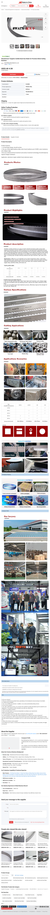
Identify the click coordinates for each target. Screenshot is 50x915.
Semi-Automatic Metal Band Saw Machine (18, 776)
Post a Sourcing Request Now (37, 822)
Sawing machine (4, 882)
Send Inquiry (13, 74)
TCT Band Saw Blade (35, 9)
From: (7, 804)
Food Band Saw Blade (19, 774)
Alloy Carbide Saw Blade (7, 901)
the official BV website (31, 733)
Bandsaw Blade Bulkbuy (31, 901)
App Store (4, 906)
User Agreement (32, 911)
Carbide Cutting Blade (6, 898)
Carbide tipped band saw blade (43, 878)
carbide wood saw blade (42, 880)
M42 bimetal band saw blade (19, 878)
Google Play (12, 906)
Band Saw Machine (32, 776)
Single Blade (39, 894)
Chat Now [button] (38, 74)
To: (7, 807)
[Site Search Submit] (31, 6)
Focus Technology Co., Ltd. (16, 911)
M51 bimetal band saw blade (31, 878)
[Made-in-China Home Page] (25, 2)
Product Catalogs (19, 875)
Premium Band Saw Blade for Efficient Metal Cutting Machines (6, 845)
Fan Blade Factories (6, 894)
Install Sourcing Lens (7, 908)
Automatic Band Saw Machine (30, 774)
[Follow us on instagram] (44, 906)
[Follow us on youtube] (46, 906)
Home (2, 9)
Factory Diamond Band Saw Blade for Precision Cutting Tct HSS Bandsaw (31, 864)
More (2, 903)
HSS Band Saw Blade (14, 773)
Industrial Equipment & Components (12, 9)
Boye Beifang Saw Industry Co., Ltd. (11, 62)
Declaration (39, 911)
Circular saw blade (28, 880)
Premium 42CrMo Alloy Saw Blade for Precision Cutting (18, 864)
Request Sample (24, 77)
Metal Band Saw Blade (19, 901)
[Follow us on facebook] (40, 906)
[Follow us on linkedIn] (35, 908)
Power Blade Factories (29, 894)
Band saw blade (4, 878)
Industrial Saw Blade (25, 9)
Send (11, 822)
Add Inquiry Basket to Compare (25, 50)
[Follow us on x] (42, 906)
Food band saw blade (17, 880)
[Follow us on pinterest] (48, 906)
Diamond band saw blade (6, 880)
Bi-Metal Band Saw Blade (34, 773)
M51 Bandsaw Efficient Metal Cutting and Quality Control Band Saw (43, 845)
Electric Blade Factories (17, 894)
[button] (2, 2)
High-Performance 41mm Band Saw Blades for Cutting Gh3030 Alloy (6, 864)
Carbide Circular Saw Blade (19, 898)
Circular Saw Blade (10, 774)
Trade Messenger (22, 906)
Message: (6, 811)
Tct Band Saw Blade (24, 773)
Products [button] (13, 5)
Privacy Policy (44, 911)
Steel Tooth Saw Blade (31, 898)
